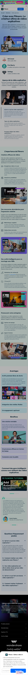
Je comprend (6, 670)
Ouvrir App (18, 670)
